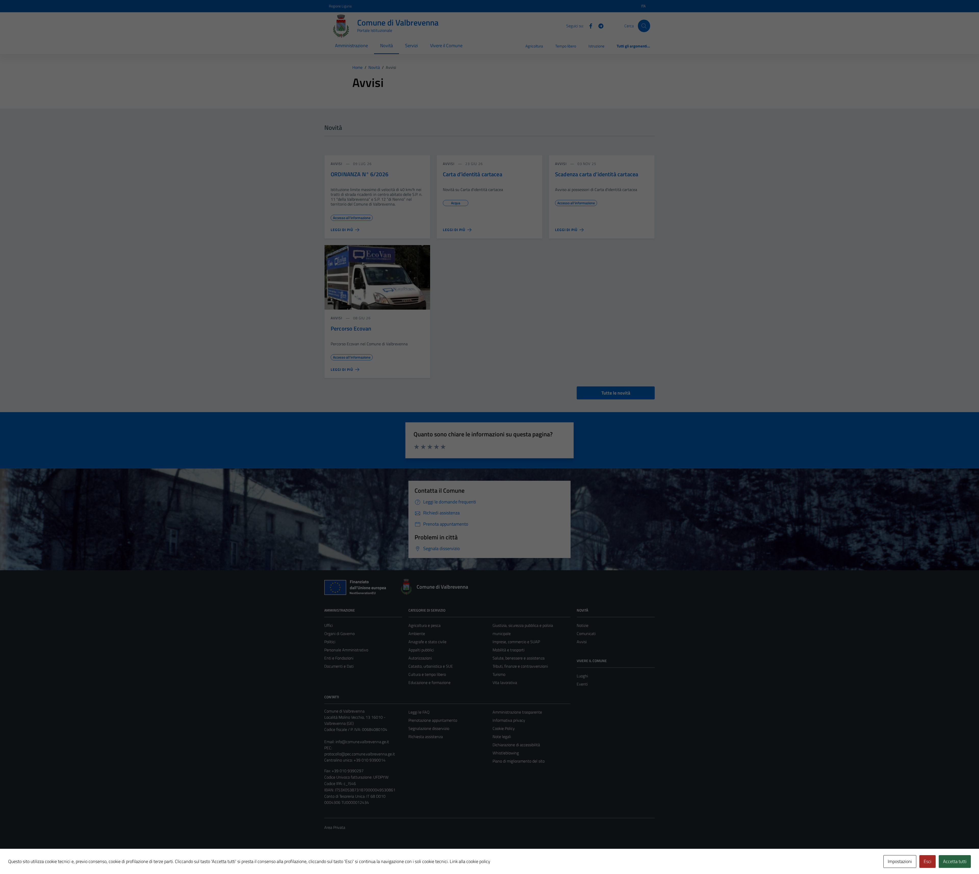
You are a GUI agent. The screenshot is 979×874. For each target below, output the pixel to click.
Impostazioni (900, 861)
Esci (927, 861)
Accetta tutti (955, 861)
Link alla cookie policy (470, 861)
